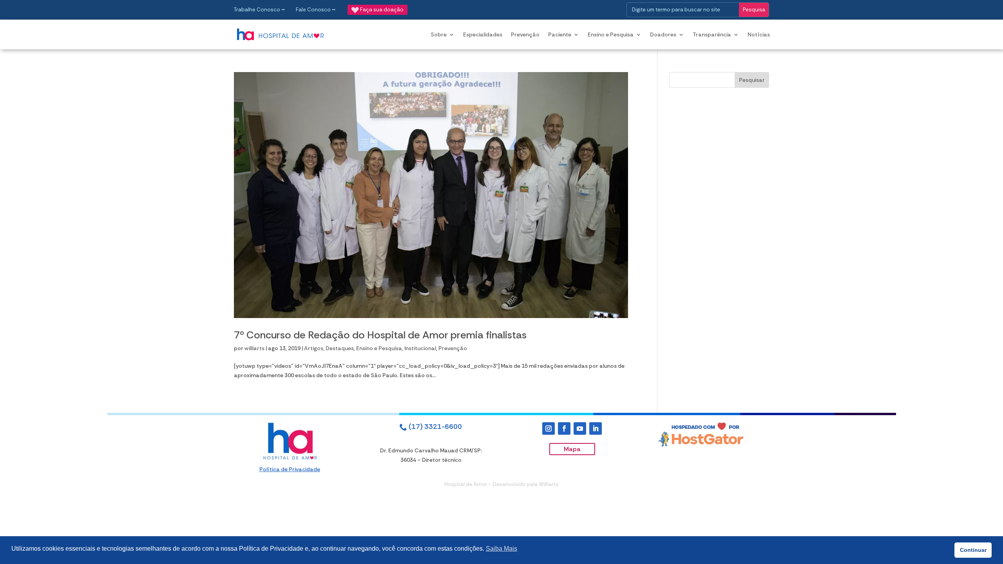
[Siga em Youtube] (580, 428)
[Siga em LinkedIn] (595, 428)
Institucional (420, 348)
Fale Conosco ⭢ (316, 9)
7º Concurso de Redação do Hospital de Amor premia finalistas (380, 335)
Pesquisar (752, 79)
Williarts (549, 484)
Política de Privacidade (289, 469)
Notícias (759, 34)
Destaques (340, 348)
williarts (254, 348)
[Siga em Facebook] (564, 428)
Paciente (559, 34)
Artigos (313, 348)
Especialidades (482, 34)
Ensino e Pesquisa (611, 34)
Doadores (663, 34)
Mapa (572, 449)
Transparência (712, 34)
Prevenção (525, 34)
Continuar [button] (973, 550)
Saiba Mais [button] (501, 548)
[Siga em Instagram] (548, 428)
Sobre (439, 34)
